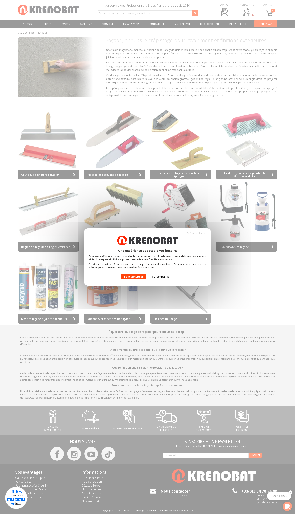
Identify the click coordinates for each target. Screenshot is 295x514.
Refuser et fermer (197, 233)
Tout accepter (133, 276)
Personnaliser (161, 276)
